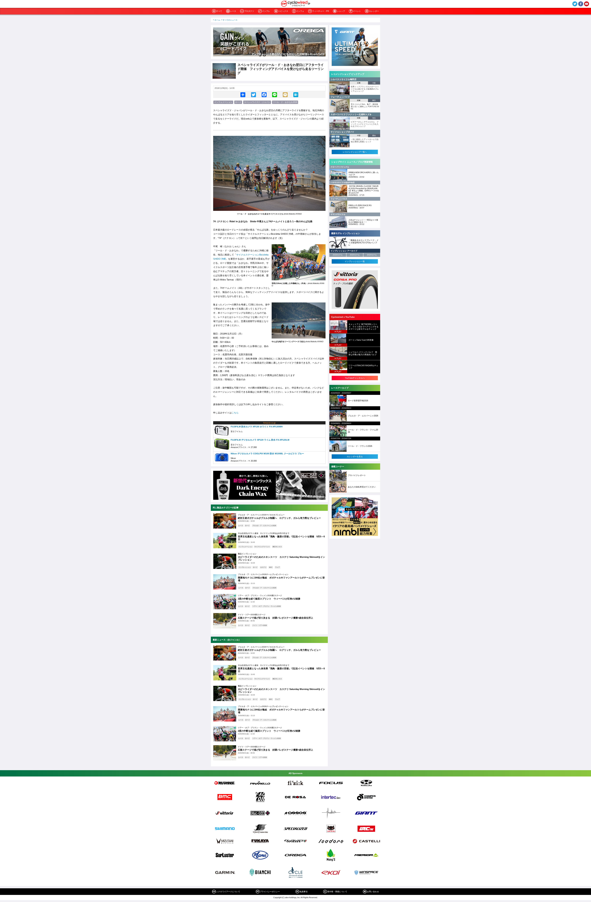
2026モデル (338, 255)
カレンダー (374, 11)
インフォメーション (223, 102)
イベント (357, 11)
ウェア (277, 567)
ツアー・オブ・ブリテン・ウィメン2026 (266, 606)
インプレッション (245, 567)
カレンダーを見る (355, 456)
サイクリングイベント (262, 546)
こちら (235, 412)
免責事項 (304, 891)
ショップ (341, 11)
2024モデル (372, 255)
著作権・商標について (337, 891)
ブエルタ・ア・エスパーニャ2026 (264, 525)
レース (233, 11)
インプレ (266, 11)
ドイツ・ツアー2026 (259, 625)
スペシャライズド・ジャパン (257, 102)
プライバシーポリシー (270, 891)
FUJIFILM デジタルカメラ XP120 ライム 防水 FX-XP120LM (260, 440)
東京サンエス (277, 546)
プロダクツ (249, 11)
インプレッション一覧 (355, 261)
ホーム (217, 20)
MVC (270, 567)
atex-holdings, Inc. (292, 897)
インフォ (300, 11)
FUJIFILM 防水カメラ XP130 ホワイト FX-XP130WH (257, 426)
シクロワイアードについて (228, 891)
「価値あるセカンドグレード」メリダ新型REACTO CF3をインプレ (363, 242)
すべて (219, 11)
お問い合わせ (373, 891)
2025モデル (355, 255)
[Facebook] (264, 94)
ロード (238, 102)
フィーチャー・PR (320, 11)
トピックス (283, 11)
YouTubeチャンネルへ (355, 378)
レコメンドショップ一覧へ (355, 152)
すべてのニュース (230, 20)
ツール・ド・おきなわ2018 (285, 102)
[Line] (274, 94)
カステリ (263, 567)
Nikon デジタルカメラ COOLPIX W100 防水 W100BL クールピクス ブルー (267, 453)
